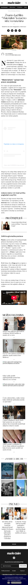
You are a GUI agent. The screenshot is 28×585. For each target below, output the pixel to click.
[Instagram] (14, 558)
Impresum (22, 570)
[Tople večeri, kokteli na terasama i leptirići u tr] (7, 470)
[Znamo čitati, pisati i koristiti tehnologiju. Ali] (20, 470)
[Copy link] (19, 30)
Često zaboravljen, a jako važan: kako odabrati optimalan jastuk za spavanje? (14, 399)
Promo (14, 504)
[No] (26, 580)
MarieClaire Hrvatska (7, 574)
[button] (25, 514)
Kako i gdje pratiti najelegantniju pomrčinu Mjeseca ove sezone (11, 377)
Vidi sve (14, 544)
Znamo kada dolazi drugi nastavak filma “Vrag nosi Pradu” (19, 224)
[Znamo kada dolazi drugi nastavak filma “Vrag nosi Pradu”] (5, 225)
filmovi (20, 64)
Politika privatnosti (5, 570)
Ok (8, 582)
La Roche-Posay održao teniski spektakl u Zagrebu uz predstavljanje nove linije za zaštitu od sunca (20, 527)
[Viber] (16, 30)
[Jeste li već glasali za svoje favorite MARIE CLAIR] (7, 488)
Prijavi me (23, 565)
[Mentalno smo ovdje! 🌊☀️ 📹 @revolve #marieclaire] (20, 488)
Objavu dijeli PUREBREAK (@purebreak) (14, 165)
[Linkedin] (12, 30)
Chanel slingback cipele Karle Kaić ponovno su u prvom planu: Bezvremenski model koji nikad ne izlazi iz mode (14, 423)
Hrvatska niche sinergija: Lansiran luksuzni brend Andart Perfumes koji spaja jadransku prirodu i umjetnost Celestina (7, 530)
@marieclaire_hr (14, 459)
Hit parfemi (19, 7)
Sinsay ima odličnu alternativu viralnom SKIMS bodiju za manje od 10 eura (13, 333)
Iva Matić (9, 53)
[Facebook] (8, 30)
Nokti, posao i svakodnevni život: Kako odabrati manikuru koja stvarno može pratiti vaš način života (13, 447)
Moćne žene (12, 7)
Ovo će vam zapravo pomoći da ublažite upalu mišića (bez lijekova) (13, 355)
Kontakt (14, 570)
